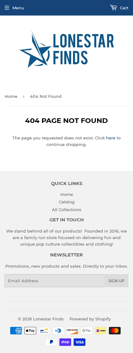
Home (11, 96)
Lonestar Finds (48, 318)
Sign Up (116, 280)
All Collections (66, 209)
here (110, 137)
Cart (123, 7)
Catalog (67, 201)
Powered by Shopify (90, 318)
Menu (18, 7)
